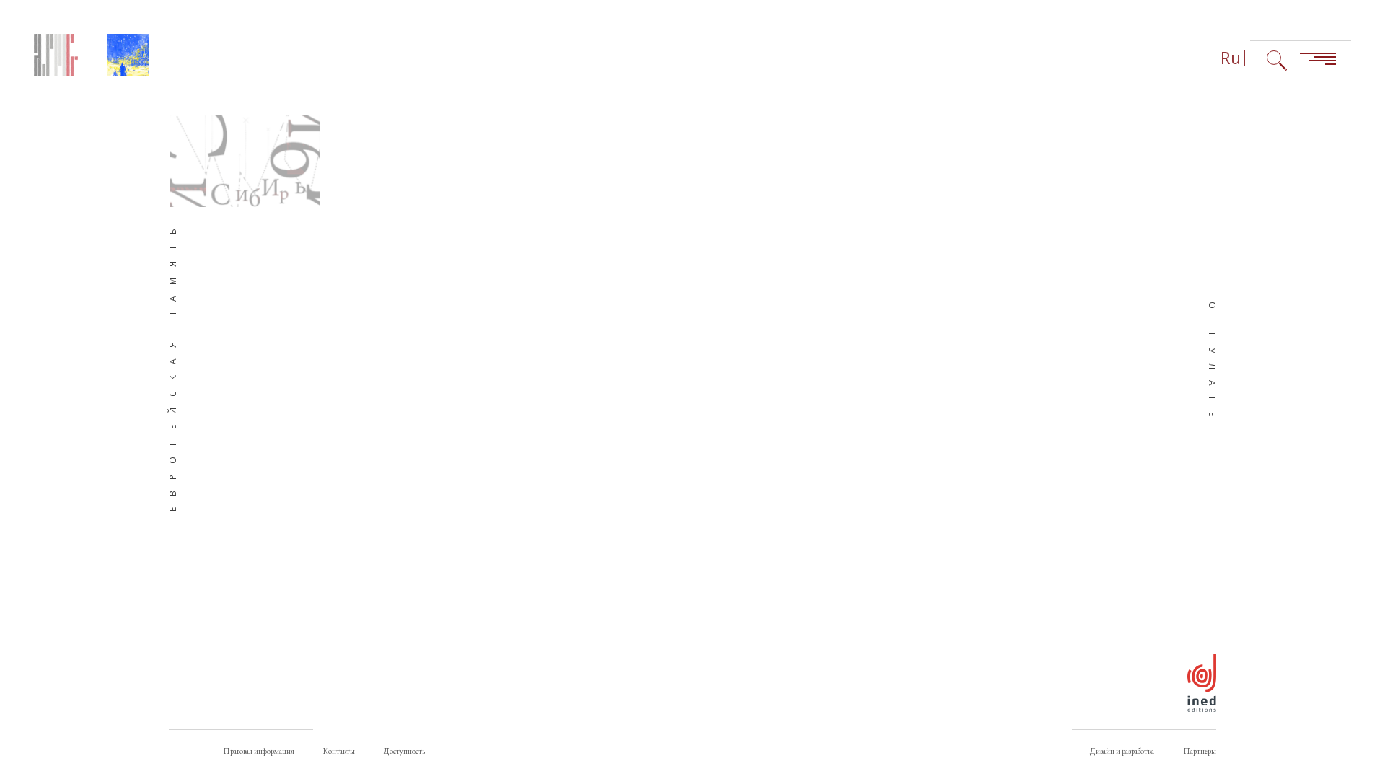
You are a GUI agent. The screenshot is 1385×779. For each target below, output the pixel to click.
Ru (1231, 58)
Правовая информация (258, 751)
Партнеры (1199, 751)
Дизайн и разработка (1122, 751)
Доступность (404, 751)
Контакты (339, 751)
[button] (245, 161)
